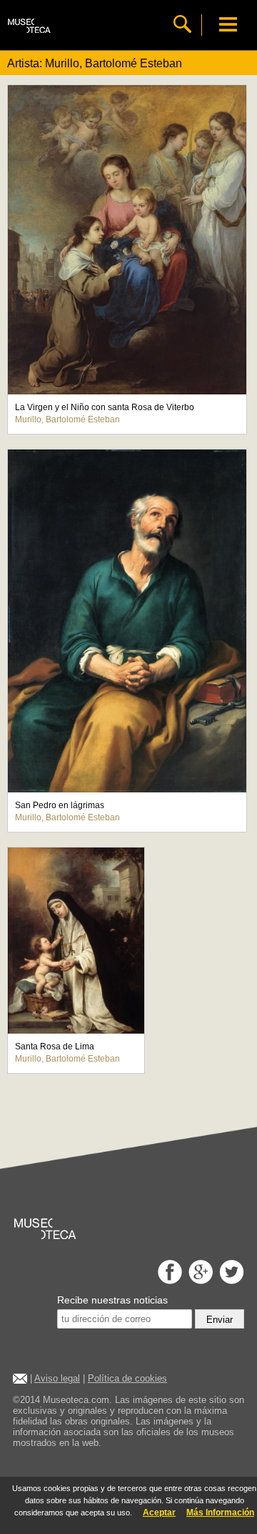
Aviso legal (57, 1378)
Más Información (220, 1513)
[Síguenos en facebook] (168, 1280)
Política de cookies (127, 1378)
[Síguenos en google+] (199, 1280)
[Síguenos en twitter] (230, 1280)
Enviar (219, 1319)
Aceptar (159, 1513)
